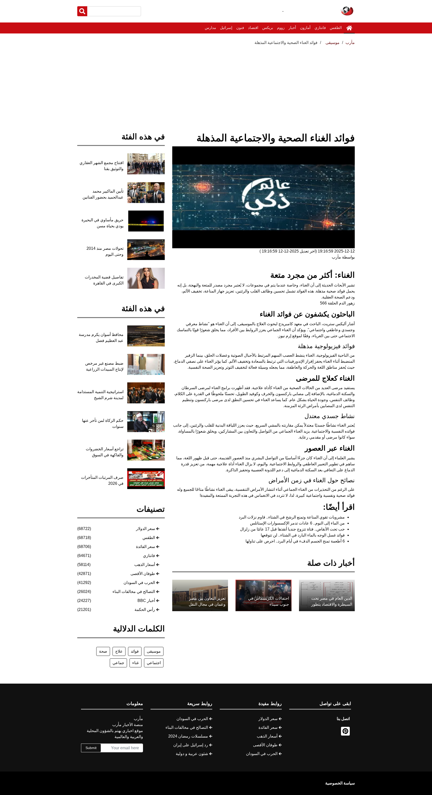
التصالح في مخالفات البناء (133, 591)
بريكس (267, 27)
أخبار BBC (146, 600)
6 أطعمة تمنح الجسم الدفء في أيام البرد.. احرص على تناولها (295, 541)
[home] (349, 27)
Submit (91, 748)
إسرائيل (226, 27)
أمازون (305, 27)
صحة (103, 651)
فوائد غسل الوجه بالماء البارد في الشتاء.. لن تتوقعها (303, 535)
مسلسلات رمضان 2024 (188, 736)
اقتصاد (253, 27)
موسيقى (154, 651)
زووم (280, 27)
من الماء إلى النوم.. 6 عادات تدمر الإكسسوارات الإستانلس (297, 523)
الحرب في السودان (139, 582)
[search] (82, 11)
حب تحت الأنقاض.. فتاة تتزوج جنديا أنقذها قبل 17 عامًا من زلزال (292, 529)
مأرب (350, 42)
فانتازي (320, 27)
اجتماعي (154, 663)
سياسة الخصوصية (340, 783)
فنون (240, 27)
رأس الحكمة (144, 609)
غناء (135, 663)
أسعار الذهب (144, 564)
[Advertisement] (216, 83)
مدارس (210, 27)
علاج (119, 651)
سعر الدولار (145, 529)
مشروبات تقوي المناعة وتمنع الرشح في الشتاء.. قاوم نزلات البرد (292, 517)
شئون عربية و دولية (192, 754)
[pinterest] (345, 731)
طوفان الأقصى (142, 573)
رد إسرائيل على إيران (190, 745)
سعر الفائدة (145, 546)
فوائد (135, 651)
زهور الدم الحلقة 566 (337, 303)
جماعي (118, 663)
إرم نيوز (284, 336)
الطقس (336, 27)
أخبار (292, 27)
